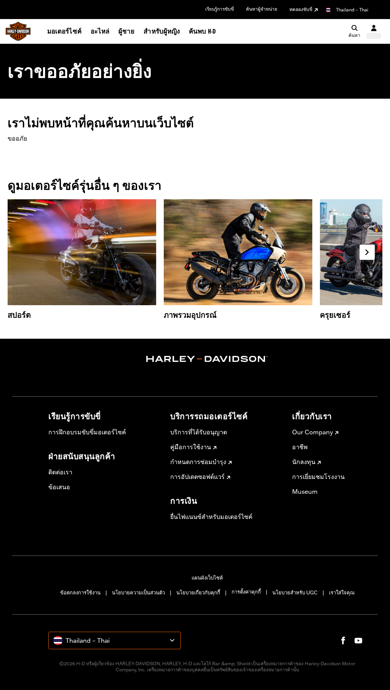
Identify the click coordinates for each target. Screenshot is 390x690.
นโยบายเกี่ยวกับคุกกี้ (198, 592)
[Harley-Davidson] (207, 359)
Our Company (312, 432)
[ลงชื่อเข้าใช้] (373, 31)
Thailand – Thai (352, 10)
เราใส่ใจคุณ (342, 592)
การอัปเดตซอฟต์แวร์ (197, 476)
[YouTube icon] (358, 640)
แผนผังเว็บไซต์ (207, 578)
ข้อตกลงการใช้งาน (80, 592)
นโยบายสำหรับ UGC (295, 592)
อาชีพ (300, 447)
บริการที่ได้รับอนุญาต (198, 432)
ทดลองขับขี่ (300, 9)
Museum (305, 491)
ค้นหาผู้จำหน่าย (261, 9)
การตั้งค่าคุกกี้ (246, 592)
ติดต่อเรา (60, 472)
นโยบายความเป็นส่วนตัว (138, 592)
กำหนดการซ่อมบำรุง (198, 462)
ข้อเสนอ (59, 487)
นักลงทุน (303, 462)
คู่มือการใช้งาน (190, 447)
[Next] (367, 252)
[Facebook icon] (343, 640)
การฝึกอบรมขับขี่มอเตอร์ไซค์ (87, 432)
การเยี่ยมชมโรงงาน (318, 476)
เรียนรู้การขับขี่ (219, 9)
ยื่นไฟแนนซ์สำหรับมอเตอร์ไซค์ (211, 516)
